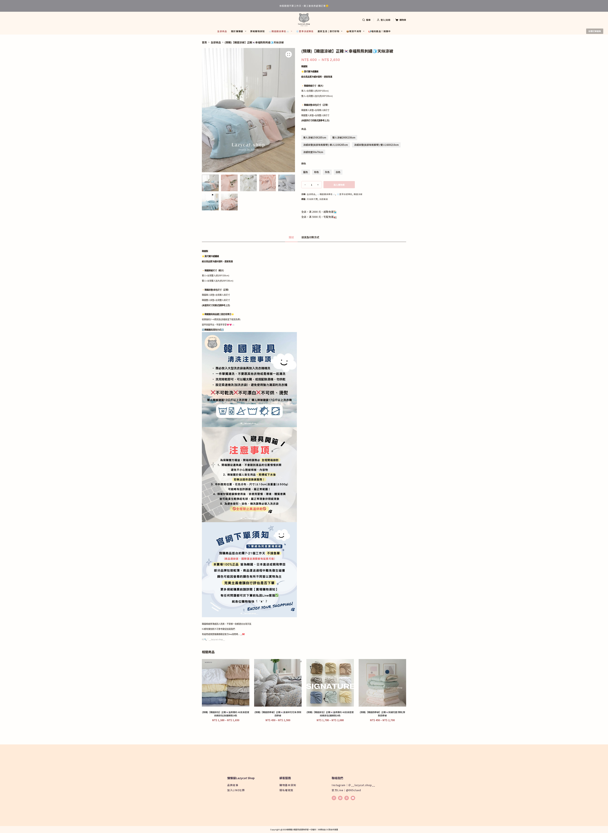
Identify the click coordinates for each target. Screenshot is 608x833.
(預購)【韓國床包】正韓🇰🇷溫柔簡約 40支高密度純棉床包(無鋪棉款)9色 (225, 714)
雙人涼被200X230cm (343, 137)
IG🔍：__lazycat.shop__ (213, 639)
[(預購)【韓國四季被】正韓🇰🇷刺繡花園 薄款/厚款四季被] (382, 683)
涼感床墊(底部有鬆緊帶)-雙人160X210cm (376, 144)
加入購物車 (339, 184)
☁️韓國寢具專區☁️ (279, 31)
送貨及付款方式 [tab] (310, 237)
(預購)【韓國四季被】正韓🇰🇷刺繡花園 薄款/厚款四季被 (382, 714)
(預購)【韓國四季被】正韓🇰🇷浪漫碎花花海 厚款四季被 (277, 714)
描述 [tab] (291, 237)
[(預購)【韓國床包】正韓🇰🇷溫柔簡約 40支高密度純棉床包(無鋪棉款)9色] (225, 683)
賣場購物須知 (257, 31)
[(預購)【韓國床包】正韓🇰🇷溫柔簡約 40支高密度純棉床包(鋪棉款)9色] (330, 683)
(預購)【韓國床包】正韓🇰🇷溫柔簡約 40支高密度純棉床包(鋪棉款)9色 (330, 714)
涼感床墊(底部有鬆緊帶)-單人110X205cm (325, 144)
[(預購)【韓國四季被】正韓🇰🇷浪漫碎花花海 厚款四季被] (278, 683)
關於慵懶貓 (237, 31)
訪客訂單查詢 (595, 31)
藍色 (305, 172)
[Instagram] (334, 798)
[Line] (340, 798)
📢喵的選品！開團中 (379, 31)
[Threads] (346, 798)
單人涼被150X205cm (314, 137)
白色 (338, 172)
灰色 (327, 172)
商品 (303, 129)
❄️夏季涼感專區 (305, 31)
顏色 (303, 163)
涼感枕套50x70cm (313, 152)
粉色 (316, 172)
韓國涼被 (358, 194)
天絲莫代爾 (312, 199)
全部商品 (222, 31)
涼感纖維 (323, 199)
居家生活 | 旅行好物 (328, 31)
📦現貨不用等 (353, 31)
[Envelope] (353, 798)
